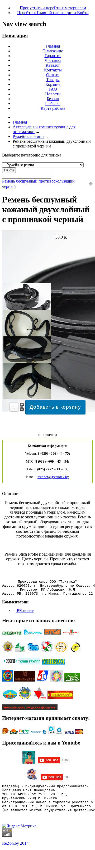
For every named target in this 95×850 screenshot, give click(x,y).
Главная (53, 46)
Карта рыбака (53, 108)
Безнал (53, 98)
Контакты (53, 70)
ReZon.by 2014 (15, 843)
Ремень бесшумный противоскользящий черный (38, 184)
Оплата (52, 75)
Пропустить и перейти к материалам (53, 8)
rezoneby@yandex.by (53, 477)
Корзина (52, 84)
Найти (9, 170)
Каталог (53, 65)
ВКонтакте (25, 611)
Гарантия (53, 55)
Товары (53, 79)
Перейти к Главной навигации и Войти (53, 12)
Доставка (53, 60)
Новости (53, 94)
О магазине (52, 51)
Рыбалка (52, 103)
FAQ (53, 89)
